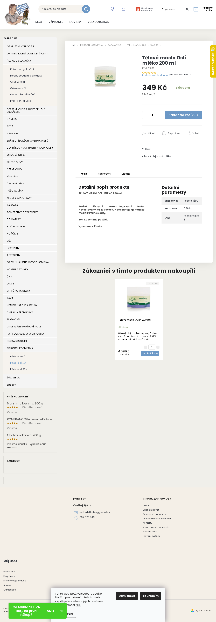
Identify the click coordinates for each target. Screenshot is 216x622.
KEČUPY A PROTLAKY (19, 198)
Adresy (7, 585)
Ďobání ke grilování (22, 94)
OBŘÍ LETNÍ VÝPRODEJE (20, 46)
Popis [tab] (83, 173)
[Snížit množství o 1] (146, 116)
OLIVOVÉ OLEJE (16, 155)
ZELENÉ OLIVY (15, 162)
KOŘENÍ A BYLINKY (17, 269)
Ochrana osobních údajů (157, 518)
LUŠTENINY (13, 248)
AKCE (10, 126)
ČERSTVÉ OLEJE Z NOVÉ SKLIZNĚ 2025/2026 (26, 110)
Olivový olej (17, 82)
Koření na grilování (22, 69)
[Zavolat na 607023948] (113, 9)
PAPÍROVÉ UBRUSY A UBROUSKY (26, 333)
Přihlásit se (9, 571)
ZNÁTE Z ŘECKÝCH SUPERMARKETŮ (27, 140)
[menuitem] (38, 21)
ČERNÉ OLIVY (14, 169)
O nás (146, 505)
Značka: (180, 74)
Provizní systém (151, 536)
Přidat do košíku (182, 115)
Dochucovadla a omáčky (26, 75)
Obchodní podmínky (154, 514)
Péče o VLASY (18, 369)
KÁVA (10, 298)
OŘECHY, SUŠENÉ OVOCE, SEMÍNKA (28, 262)
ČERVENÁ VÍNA (15, 183)
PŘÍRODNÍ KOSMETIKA (20, 348)
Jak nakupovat (151, 509)
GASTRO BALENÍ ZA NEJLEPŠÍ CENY (27, 53)
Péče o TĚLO (18, 363)
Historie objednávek (14, 580)
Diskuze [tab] (126, 173)
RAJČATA (12, 205)
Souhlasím (151, 596)
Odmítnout (127, 596)
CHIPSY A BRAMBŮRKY (20, 312)
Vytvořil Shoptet (204, 610)
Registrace (168, 9)
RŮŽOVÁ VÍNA (15, 190)
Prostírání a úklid (20, 101)
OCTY (10, 283)
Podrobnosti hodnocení (156, 75)
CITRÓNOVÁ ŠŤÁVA (18, 291)
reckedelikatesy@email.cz (95, 512)
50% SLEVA (13, 377)
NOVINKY (12, 119)
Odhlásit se (9, 589)
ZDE (78, 605)
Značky (11, 384)
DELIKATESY (14, 219)
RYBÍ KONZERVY (16, 226)
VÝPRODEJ (13, 133)
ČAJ (9, 276)
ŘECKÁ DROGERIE (17, 341)
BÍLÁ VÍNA (12, 176)
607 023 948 (87, 517)
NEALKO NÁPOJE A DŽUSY (22, 305)
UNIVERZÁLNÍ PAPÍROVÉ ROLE (24, 326)
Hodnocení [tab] (104, 173)
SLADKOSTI (13, 319)
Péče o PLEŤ (17, 356)
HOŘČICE (12, 233)
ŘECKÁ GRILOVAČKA (19, 60)
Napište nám (150, 531)
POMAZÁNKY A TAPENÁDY (22, 212)
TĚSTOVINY (13, 255)
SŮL (9, 241)
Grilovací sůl (18, 88)
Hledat (87, 9)
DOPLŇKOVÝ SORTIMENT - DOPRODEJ (30, 147)
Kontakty (147, 522)
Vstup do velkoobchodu (156, 527)
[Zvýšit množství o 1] (159, 116)
